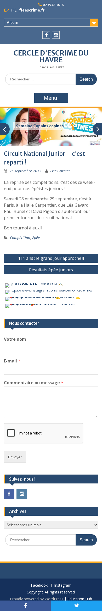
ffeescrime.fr (32, 10)
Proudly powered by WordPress (36, 598)
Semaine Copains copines (40, 126)
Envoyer (15, 457)
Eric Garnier (60, 170)
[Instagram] (56, 35)
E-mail (12, 361)
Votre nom (15, 339)
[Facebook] (46, 35)
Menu (50, 98)
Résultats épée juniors (51, 270)
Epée (36, 237)
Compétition (20, 237)
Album (12, 22)
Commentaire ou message (33, 383)
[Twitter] (76, 606)
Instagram (62, 585)
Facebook (39, 585)
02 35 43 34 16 (53, 5)
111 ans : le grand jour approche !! (51, 258)
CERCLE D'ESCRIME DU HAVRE (51, 56)
